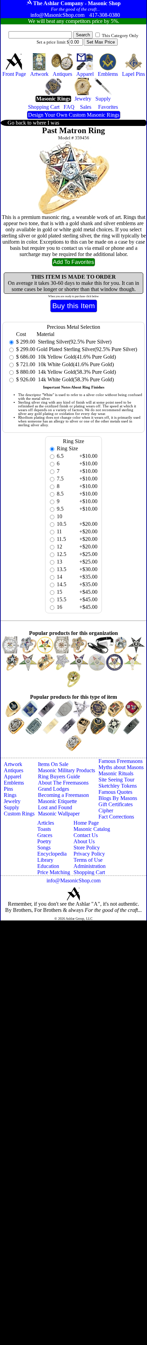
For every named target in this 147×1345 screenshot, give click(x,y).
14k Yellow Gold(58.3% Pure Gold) (76, 372)
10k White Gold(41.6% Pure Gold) (75, 364)
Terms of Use (88, 860)
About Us (84, 841)
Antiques (13, 770)
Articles (45, 823)
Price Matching (53, 872)
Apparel (12, 776)
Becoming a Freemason (63, 795)
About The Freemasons (63, 783)
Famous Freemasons (120, 761)
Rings (10, 795)
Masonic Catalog (92, 829)
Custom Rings (19, 813)
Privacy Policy (89, 854)
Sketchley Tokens (117, 786)
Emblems (14, 783)
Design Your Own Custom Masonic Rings (73, 115)
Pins (8, 789)
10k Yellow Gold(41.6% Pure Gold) (76, 357)
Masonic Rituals (115, 773)
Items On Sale (53, 764)
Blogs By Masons (117, 798)
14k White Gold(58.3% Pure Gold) (75, 379)
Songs (44, 847)
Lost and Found (55, 807)
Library (45, 860)
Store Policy (87, 847)
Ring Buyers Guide (59, 776)
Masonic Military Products (66, 770)
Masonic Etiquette (57, 801)
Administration (90, 866)
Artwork (13, 764)
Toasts (44, 829)
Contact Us (86, 835)
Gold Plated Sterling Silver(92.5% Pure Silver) (87, 349)
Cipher (105, 810)
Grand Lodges (53, 789)
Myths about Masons (121, 767)
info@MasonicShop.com (73, 880)
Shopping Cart (89, 872)
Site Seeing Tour (116, 779)
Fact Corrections (116, 817)
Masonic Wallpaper (59, 813)
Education (48, 866)
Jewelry (12, 801)
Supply (11, 807)
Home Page (86, 823)
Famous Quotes (115, 792)
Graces (44, 835)
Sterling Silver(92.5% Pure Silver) (74, 342)
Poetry (44, 841)
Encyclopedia (52, 854)
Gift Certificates (115, 804)
